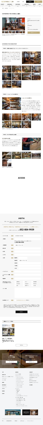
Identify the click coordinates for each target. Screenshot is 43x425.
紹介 (17, 285)
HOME (3, 8)
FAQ (2, 420)
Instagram (26, 283)
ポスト (26, 281)
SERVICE (16, 372)
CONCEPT (31, 372)
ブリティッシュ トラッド (20, 384)
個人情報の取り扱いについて (21, 300)
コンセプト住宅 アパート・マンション (22, 395)
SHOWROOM (6, 8)
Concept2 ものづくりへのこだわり (34, 375)
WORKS (3, 391)
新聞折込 (18, 281)
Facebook (18, 283)
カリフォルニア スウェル (20, 378)
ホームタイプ (17, 388)
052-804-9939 (30, 25)
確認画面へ (21, 311)
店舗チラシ (27, 285)
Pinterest (34, 283)
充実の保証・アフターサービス (33, 382)
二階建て (18, 391)
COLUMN (18, 1)
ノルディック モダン (19, 385)
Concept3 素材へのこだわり (33, 377)
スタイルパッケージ (18, 375)
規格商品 (3, 388)
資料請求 (30, 1)
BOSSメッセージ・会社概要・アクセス (7, 376)
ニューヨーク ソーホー (20, 382)
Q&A (23, 1)
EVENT (3, 393)
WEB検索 (34, 281)
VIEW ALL (21, 345)
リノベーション (19, 394)
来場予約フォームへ (34, 32)
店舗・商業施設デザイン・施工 (21, 400)
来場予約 (38, 1)
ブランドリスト (4, 378)
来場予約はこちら (31, 361)
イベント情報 (32, 423)
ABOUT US (4, 374)
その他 (34, 285)
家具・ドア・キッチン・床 (20, 404)
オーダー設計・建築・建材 (19, 397)
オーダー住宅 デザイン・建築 (21, 398)
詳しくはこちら (11, 361)
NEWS (13, 1)
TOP (3, 372)
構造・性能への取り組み (32, 380)
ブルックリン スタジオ (20, 377)
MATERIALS (4, 384)
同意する (23, 300)
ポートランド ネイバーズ (20, 381)
